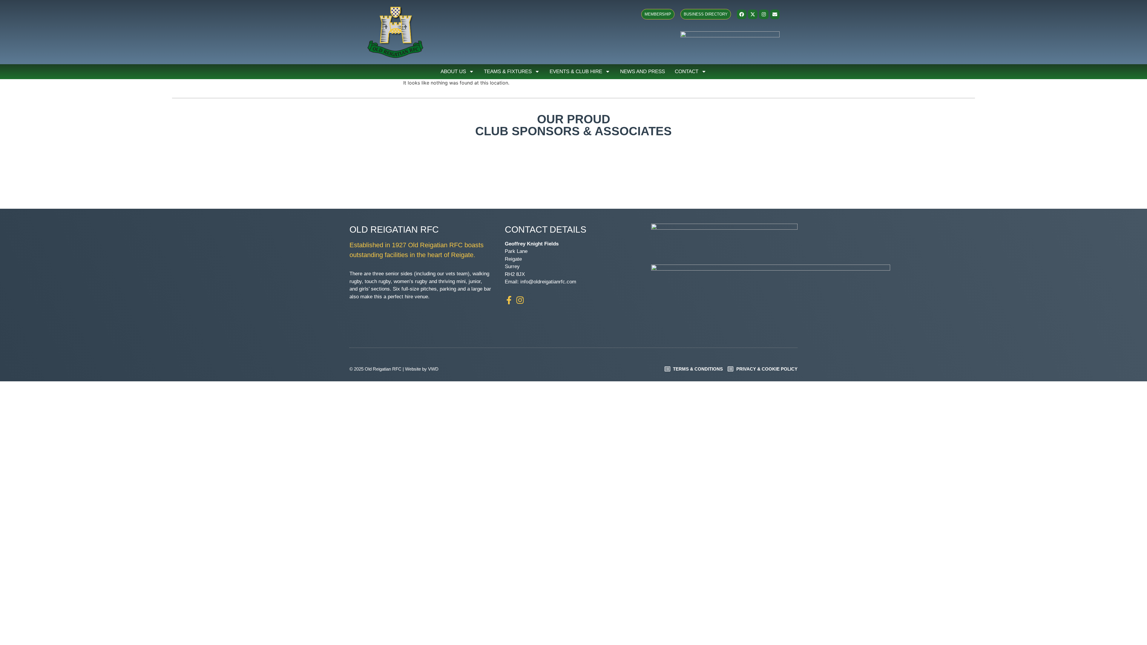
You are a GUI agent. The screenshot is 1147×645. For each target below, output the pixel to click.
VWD (433, 368)
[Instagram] (764, 14)
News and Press (642, 71)
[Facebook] (741, 14)
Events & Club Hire (576, 71)
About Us (453, 71)
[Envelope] (775, 14)
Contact (686, 71)
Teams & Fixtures (508, 71)
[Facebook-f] (509, 300)
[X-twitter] (752, 14)
